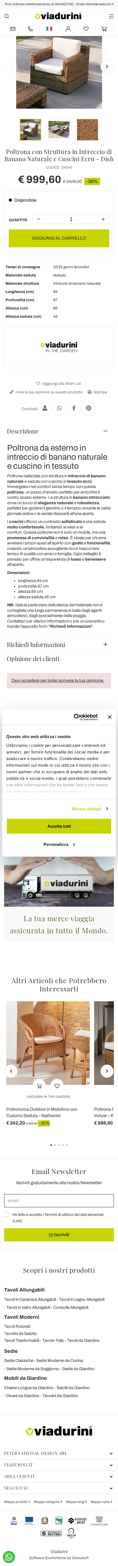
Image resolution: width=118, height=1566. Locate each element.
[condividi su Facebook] (74, 409)
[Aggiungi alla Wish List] (57, 1085)
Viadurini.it (18, 1465)
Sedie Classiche (18, 1360)
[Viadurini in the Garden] (59, 347)
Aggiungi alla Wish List (61, 384)
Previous (11, 66)
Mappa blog (75, 1502)
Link (17, 1221)
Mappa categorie (47, 1502)
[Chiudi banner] (110, 717)
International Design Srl (36, 1453)
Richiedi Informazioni (36, 644)
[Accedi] (68, 29)
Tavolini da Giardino (60, 1396)
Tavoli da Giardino (83, 1340)
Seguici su (16, 1488)
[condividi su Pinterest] (88, 409)
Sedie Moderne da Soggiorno (32, 1369)
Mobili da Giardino (25, 1378)
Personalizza (56, 844)
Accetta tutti (59, 826)
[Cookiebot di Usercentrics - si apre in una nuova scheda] (74, 717)
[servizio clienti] (30, 29)
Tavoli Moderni (21, 1317)
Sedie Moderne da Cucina (59, 1360)
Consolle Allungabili (70, 1307)
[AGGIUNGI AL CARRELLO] (39, 1085)
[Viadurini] (58, 16)
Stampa (100, 392)
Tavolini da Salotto (20, 1333)
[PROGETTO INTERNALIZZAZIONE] (36, 1520)
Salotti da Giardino (73, 1388)
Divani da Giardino (23, 1396)
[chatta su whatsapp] (9, 1557)
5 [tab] (71, 1149)
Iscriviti (61, 1234)
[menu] (111, 16)
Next (107, 66)
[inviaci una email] (12, 29)
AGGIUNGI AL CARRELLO (59, 238)
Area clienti (19, 1476)
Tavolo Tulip (53, 1340)
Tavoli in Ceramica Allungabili (30, 1299)
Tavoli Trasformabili (21, 1340)
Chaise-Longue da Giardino (29, 1388)
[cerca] (6, 16)
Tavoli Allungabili (24, 1290)
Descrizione (23, 431)
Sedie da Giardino (78, 1369)
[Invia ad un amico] (45, 409)
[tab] (59, 431)
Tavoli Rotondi (17, 1326)
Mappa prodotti (16, 1502)
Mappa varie (101, 1502)
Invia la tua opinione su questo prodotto (49, 392)
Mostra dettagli (86, 808)
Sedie (11, 1351)
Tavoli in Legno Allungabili (82, 1299)
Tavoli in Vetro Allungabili (28, 1307)
